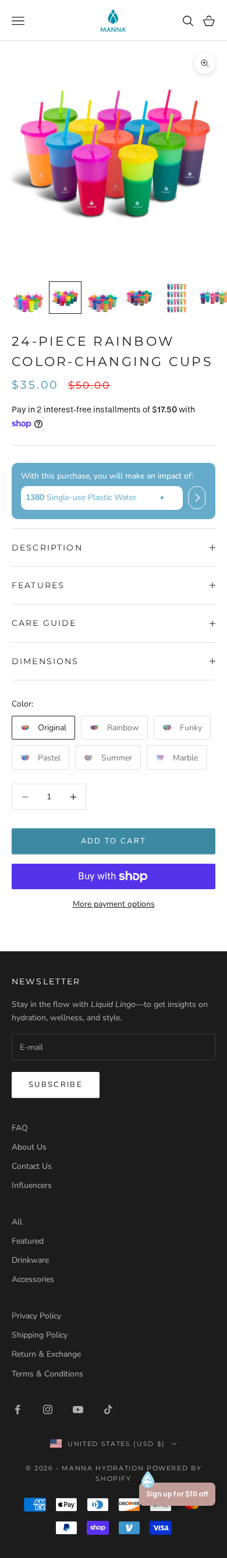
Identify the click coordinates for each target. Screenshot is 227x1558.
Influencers (32, 1185)
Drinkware (30, 1260)
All (17, 1221)
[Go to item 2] (65, 297)
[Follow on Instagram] (48, 1409)
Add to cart (114, 841)
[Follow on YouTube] (78, 1409)
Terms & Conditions (47, 1373)
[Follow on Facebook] (17, 1409)
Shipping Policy (40, 1334)
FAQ (20, 1127)
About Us (29, 1147)
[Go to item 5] (177, 297)
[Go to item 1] (28, 297)
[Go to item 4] (139, 297)
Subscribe (56, 1084)
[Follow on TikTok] (108, 1409)
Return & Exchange (46, 1354)
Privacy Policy (36, 1315)
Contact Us (32, 1166)
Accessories (33, 1279)
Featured (28, 1241)
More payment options (114, 904)
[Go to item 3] (102, 297)
